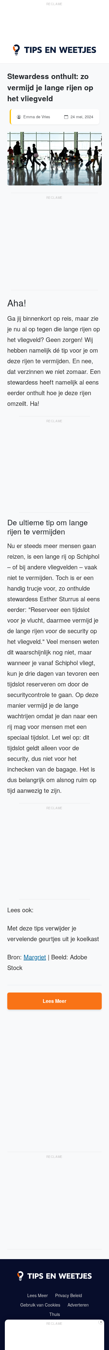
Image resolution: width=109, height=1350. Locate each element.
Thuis (54, 1314)
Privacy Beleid (68, 1295)
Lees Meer (54, 1000)
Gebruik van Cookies (40, 1305)
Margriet (35, 956)
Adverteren (78, 1305)
